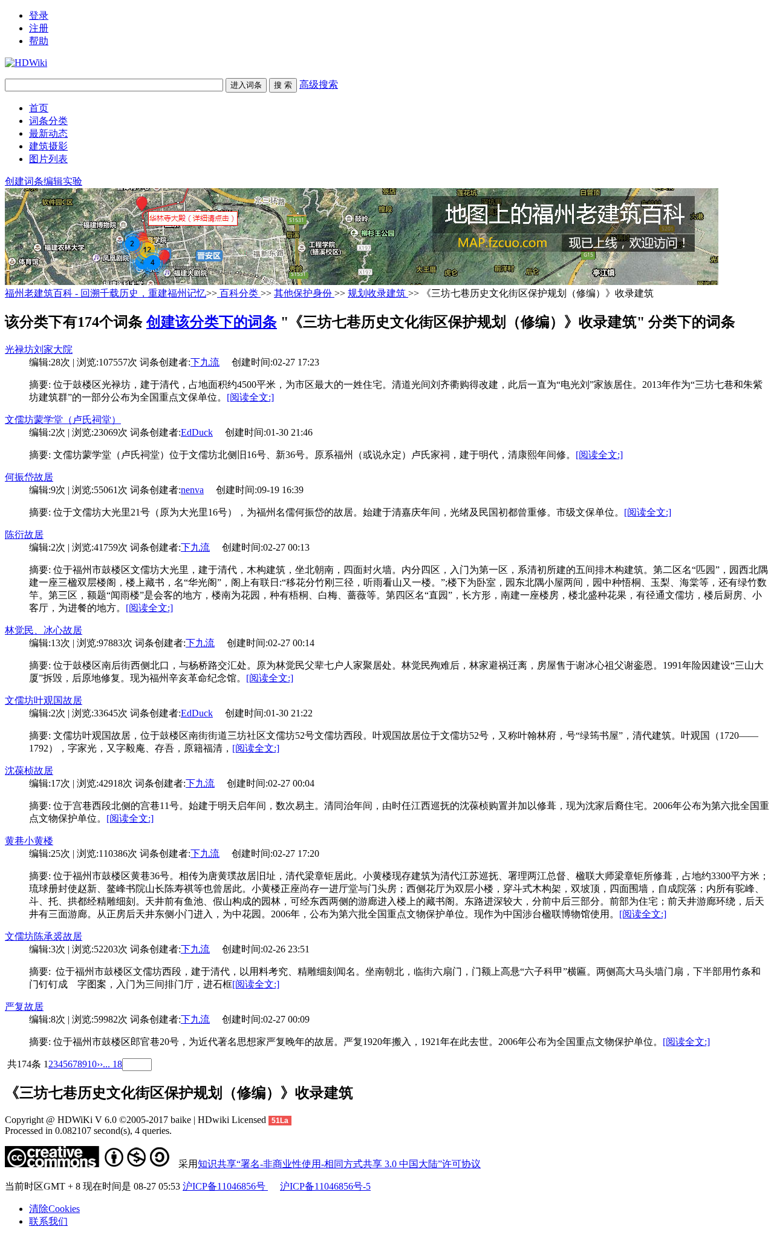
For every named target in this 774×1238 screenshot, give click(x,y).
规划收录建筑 (378, 293)
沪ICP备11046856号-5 (325, 1186)
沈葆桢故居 (29, 770)
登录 (38, 15)
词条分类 (48, 121)
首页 (38, 108)
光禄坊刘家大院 (39, 349)
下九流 (205, 362)
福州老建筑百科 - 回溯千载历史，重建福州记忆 (105, 293)
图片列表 (48, 159)
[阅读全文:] (250, 397)
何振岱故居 (29, 477)
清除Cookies (54, 1209)
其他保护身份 (304, 293)
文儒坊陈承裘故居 (43, 936)
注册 (38, 28)
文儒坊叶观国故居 (43, 700)
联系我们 (48, 1221)
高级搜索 (318, 84)
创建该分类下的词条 (211, 322)
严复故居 (24, 1006)
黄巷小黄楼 (29, 841)
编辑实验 (63, 181)
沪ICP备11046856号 (225, 1186)
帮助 (38, 41)
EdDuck (197, 432)
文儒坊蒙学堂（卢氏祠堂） (63, 419)
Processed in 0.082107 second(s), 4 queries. (88, 1130)
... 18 (112, 1064)
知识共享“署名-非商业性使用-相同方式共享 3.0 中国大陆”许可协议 (339, 1164)
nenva (192, 490)
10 (92, 1064)
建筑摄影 (48, 146)
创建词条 (24, 181)
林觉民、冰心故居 (43, 630)
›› (100, 1064)
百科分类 (239, 293)
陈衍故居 (24, 534)
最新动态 (48, 133)
